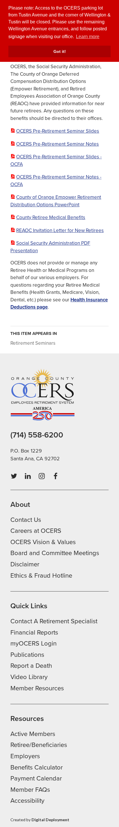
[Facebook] (55, 476)
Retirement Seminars (32, 343)
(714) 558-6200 (36, 435)
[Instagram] (41, 476)
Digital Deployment (50, 819)
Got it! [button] (59, 51)
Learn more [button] (87, 36)
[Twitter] (13, 476)
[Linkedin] (27, 476)
